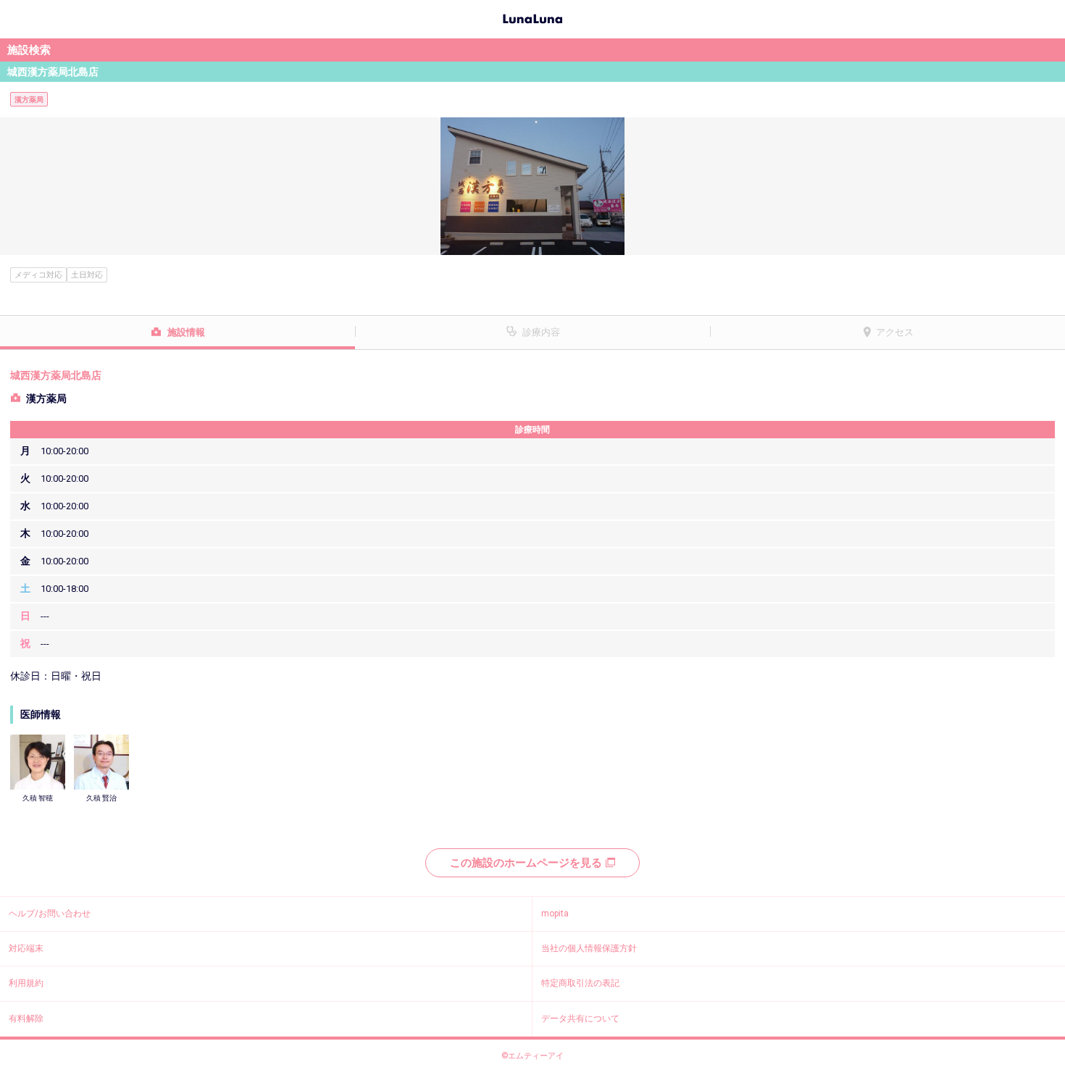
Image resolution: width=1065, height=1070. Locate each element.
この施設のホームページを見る (526, 862)
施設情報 (186, 332)
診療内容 (541, 332)
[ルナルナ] (532, 17)
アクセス (895, 332)
